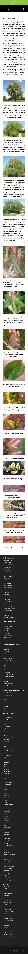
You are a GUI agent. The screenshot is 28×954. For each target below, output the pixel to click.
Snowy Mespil (7, 811)
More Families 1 (8, 583)
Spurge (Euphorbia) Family (10, 608)
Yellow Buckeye (7, 880)
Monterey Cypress (8, 920)
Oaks (5, 798)
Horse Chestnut (7, 771)
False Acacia (7, 760)
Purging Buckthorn (8, 804)
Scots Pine (6, 930)
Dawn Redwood (8, 893)
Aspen (5, 728)
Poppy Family (7, 599)
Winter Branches (8, 685)
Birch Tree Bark (10, 737)
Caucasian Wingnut (8, 845)
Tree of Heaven (7, 823)
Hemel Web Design (14, 952)
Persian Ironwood (8, 861)
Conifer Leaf (7, 651)
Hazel (5, 764)
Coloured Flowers (8, 660)
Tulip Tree (6, 875)
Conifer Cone (7, 653)
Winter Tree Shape (8, 683)
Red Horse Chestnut (9, 866)
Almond (6, 719)
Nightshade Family (8, 587)
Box (5, 744)
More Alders (9, 717)
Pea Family (6, 590)
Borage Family (7, 562)
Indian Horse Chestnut (9, 854)
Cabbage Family (8, 567)
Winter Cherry (7, 832)
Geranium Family (8, 574)
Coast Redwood (8, 891)
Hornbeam (6, 769)
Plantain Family (7, 597)
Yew (5, 939)
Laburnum (6, 773)
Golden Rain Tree (8, 850)
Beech (5, 733)
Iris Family (6, 633)
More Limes (9, 780)
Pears (5, 800)
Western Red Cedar (8, 936)
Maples (5, 789)
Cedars (5, 888)
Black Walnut (7, 841)
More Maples (9, 791)
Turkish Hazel (7, 877)
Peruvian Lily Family (8, 624)
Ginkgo (5, 904)
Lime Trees (6, 778)
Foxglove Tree (7, 848)
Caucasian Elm (7, 843)
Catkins (5, 656)
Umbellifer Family (8, 613)
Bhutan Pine (7, 886)
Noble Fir (6, 923)
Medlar (5, 793)
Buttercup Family (8, 564)
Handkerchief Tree (8, 852)
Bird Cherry (6, 739)
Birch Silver (6, 735)
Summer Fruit (7, 672)
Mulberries (6, 795)
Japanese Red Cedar (9, 911)
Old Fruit (6, 679)
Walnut (5, 825)
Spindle (5, 814)
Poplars (6, 802)
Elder (5, 757)
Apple (5, 722)
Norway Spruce (7, 925)
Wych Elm (6, 834)
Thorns (5, 670)
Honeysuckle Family (8, 576)
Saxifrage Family (8, 606)
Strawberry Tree (8, 870)
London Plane (7, 784)
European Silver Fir (8, 900)
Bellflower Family (8, 560)
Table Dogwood (8, 873)
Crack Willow (7, 755)
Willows (6, 830)
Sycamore (6, 820)
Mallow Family (7, 578)
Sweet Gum (6, 818)
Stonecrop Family (8, 610)
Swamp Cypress (8, 932)
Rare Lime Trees (10, 782)
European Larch (7, 897)
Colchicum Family (8, 626)
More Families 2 (8, 585)
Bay (5, 730)
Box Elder (6, 746)
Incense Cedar (7, 909)
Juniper (5, 914)
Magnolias (6, 787)
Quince (5, 864)
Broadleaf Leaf (7, 649)
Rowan (5, 807)
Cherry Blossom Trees (9, 750)
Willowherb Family (8, 617)
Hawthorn (6, 762)
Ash (5, 724)
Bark (5, 667)
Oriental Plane (7, 859)
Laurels (5, 776)
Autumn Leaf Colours (9, 676)
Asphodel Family (8, 635)
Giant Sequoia (7, 902)
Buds (5, 665)
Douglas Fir (6, 895)
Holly (5, 767)
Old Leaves (6, 681)
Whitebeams (7, 827)
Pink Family (6, 594)
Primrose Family (8, 601)
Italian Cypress (7, 907)
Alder (5, 715)
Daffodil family (7, 637)
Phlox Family (7, 592)
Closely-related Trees (9, 674)
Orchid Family (7, 630)
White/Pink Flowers (8, 658)
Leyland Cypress (8, 918)
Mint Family (6, 581)
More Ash (8, 726)
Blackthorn (6, 741)
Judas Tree (6, 857)
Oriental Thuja (7, 927)
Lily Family (6, 628)
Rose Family (7, 603)
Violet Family (7, 615)
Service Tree (7, 809)
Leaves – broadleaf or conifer (11, 647)
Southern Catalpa (8, 868)
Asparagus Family (8, 640)
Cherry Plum (7, 753)
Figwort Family (7, 571)
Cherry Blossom (8, 663)
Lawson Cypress (8, 916)
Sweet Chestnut (7, 816)
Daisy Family (7, 569)
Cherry (5, 748)
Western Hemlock (8, 934)
